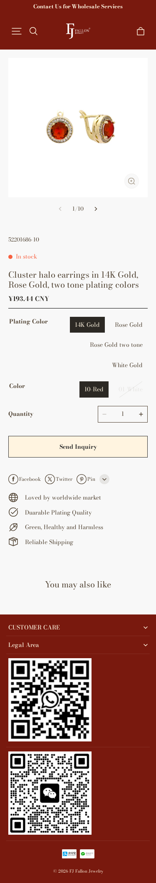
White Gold (127, 365)
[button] (16, 31)
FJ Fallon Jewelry (86, 871)
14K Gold (87, 324)
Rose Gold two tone (116, 344)
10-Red (94, 389)
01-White (131, 389)
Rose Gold (129, 324)
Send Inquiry (78, 446)
